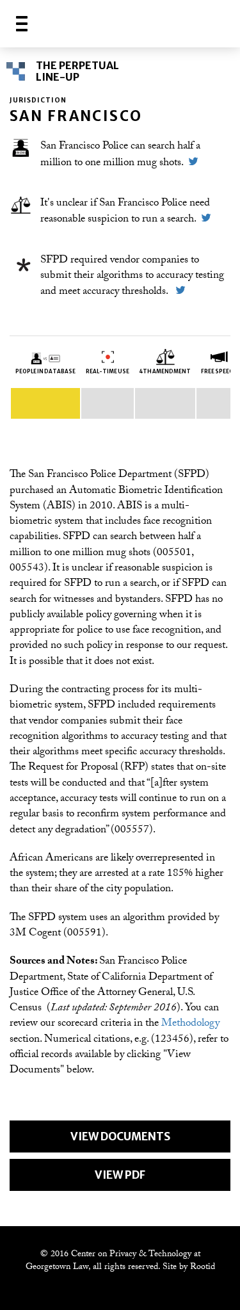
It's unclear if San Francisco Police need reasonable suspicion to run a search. (125, 212)
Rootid (202, 1267)
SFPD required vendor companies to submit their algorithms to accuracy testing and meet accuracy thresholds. (132, 277)
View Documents (120, 1136)
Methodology (190, 1024)
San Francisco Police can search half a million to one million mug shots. (120, 155)
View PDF (120, 1175)
